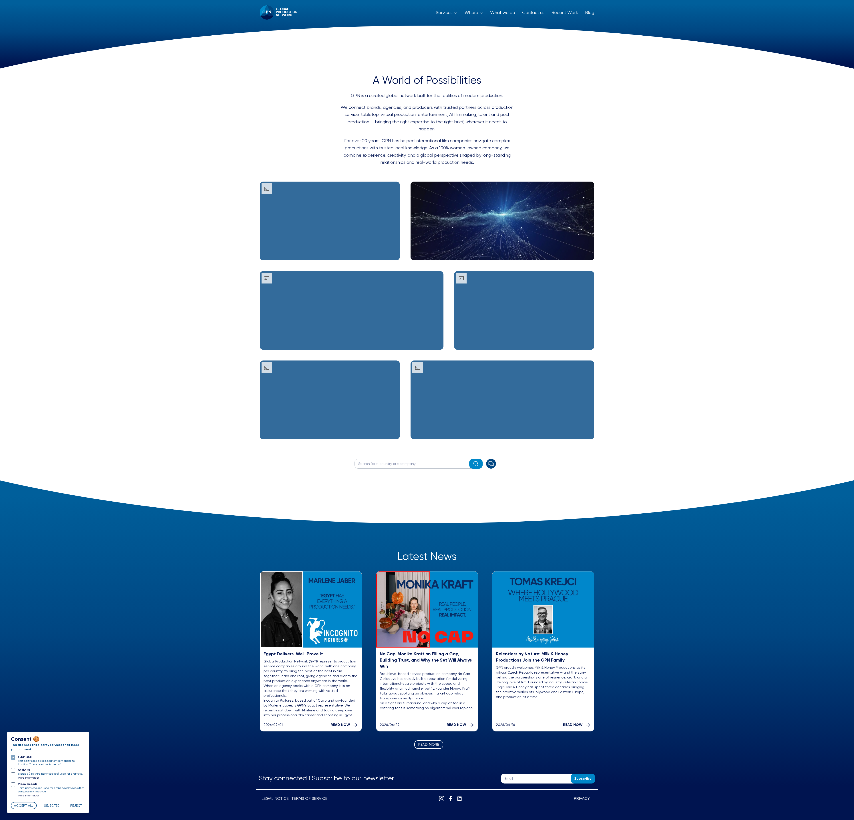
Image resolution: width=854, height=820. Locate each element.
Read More (428, 745)
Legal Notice (275, 799)
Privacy (582, 799)
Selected (52, 805)
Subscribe (583, 779)
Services (444, 12)
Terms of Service (309, 799)
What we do (502, 12)
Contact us (533, 12)
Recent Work (565, 12)
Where (471, 12)
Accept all (24, 805)
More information (29, 778)
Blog (589, 12)
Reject (76, 805)
